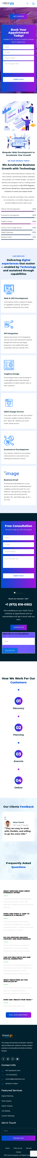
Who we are (18, 1148)
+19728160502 (11, 1075)
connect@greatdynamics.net (15, 1079)
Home (7, 1148)
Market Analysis (7, 1106)
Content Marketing (7, 1116)
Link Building (5, 1111)
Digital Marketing (7, 1096)
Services (29, 1148)
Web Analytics (6, 1101)
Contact (18, 1152)
